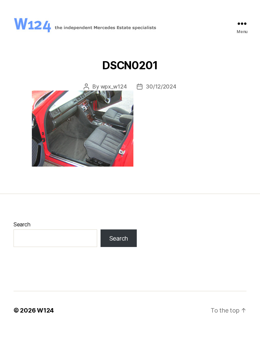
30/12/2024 (161, 86)
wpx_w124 (114, 86)
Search (22, 224)
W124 (45, 310)
